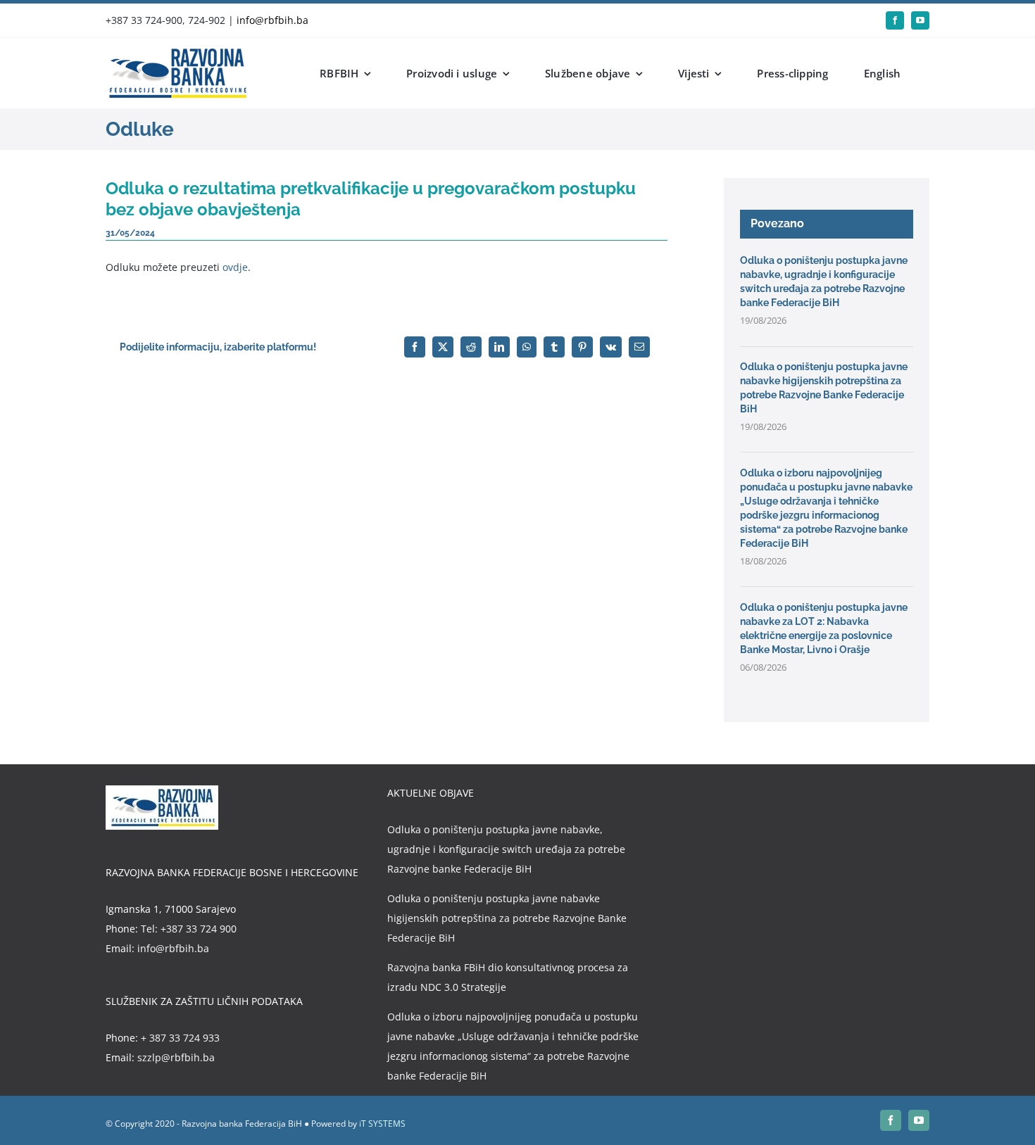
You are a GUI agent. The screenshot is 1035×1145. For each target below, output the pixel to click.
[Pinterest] (582, 347)
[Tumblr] (554, 347)
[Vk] (610, 347)
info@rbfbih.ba (272, 20)
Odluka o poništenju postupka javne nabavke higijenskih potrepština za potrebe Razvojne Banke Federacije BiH (507, 918)
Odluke (140, 129)
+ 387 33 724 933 (180, 1037)
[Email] (639, 347)
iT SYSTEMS (382, 1124)
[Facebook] (415, 347)
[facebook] (895, 20)
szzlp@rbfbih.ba (176, 1057)
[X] (443, 347)
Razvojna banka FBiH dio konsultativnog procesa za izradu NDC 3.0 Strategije (507, 977)
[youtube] (920, 20)
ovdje (235, 267)
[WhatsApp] (526, 347)
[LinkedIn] (499, 347)
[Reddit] (471, 347)
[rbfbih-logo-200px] (176, 53)
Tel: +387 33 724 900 (189, 928)
